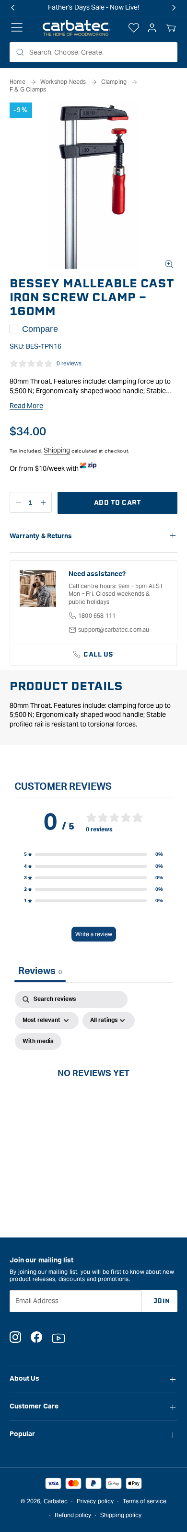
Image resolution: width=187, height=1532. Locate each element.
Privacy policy (95, 1501)
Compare (40, 329)
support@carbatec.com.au (114, 629)
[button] (171, 28)
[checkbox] (38, 1041)
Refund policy (73, 1515)
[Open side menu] (17, 28)
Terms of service (144, 1501)
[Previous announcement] (12, 7)
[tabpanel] (93, 1084)
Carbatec (56, 1501)
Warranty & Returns (41, 536)
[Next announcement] (174, 7)
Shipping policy (120, 1515)
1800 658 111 (97, 615)
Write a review (93, 934)
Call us (98, 654)
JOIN (161, 1300)
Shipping (57, 450)
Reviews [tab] (40, 971)
